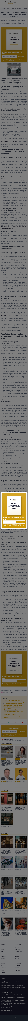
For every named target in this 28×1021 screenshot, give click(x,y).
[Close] (25, 494)
